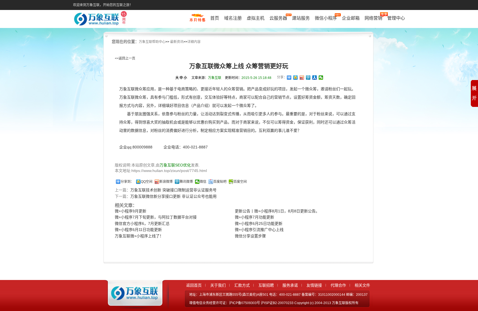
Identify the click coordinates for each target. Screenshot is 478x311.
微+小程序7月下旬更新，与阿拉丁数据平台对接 (156, 217)
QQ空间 (146, 182)
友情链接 (314, 285)
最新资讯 (176, 42)
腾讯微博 (186, 182)
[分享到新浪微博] (302, 77)
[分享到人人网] (314, 77)
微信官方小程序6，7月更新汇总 (142, 223)
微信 (203, 182)
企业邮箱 (351, 18)
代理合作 (338, 285)
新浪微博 (166, 182)
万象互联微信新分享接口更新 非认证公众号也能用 (173, 196)
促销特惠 (197, 20)
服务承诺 (290, 285)
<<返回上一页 (125, 58)
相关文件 (362, 285)
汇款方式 (242, 285)
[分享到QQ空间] (295, 77)
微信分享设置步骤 (250, 236)
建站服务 (301, 18)
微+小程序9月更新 (130, 211)
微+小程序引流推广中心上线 (259, 229)
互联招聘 (266, 285)
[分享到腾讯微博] (308, 77)
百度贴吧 (220, 182)
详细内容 (194, 42)
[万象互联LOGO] (101, 20)
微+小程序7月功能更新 (254, 217)
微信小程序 (326, 18)
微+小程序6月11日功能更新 (138, 229)
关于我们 (218, 285)
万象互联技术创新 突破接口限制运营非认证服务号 (173, 190)
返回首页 (194, 285)
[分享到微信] (321, 77)
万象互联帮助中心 (152, 42)
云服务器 (278, 18)
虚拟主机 (255, 18)
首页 (214, 18)
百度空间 (240, 182)
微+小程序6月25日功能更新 (258, 223)
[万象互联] (133, 303)
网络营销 (373, 18)
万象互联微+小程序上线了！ (139, 236)
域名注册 (233, 18)
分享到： (127, 182)
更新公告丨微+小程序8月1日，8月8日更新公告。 (277, 211)
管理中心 (396, 18)
